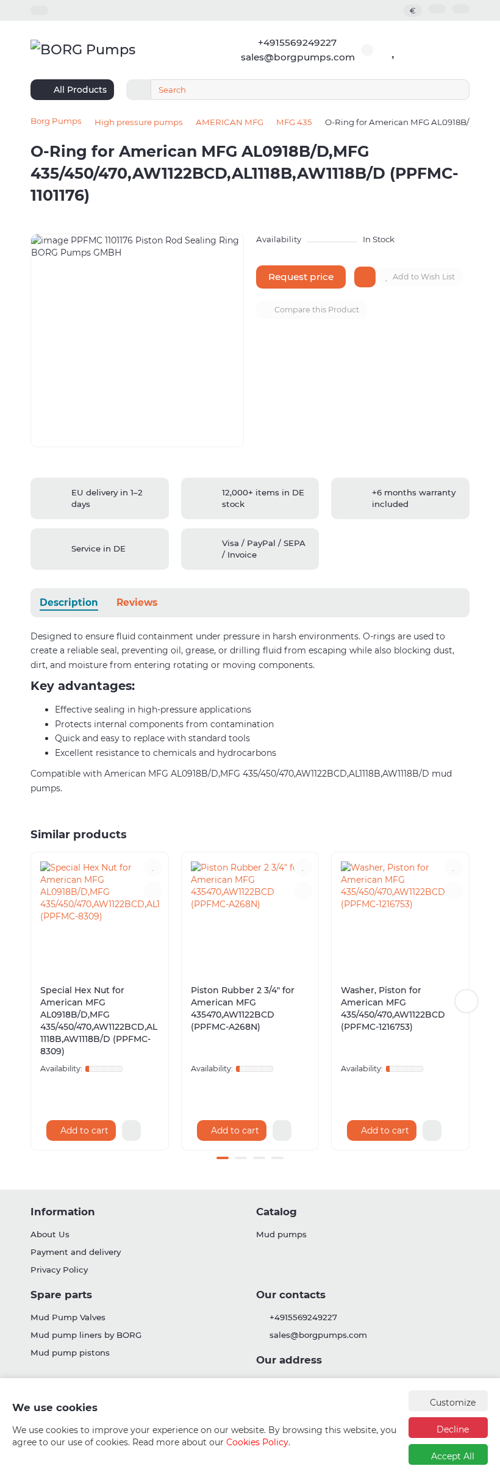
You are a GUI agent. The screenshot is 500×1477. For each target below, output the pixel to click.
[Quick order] (131, 1130)
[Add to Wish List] (153, 867)
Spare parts (61, 1294)
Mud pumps (281, 1234)
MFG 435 (294, 122)
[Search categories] (138, 89)
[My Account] (461, 9)
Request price (301, 276)
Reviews (136, 602)
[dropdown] (39, 10)
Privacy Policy (59, 1269)
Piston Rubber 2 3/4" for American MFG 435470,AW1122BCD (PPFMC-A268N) (243, 1008)
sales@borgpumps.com (298, 57)
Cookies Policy (257, 1442)
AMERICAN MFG (229, 122)
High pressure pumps (139, 122)
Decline (451, 1429)
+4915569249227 (297, 42)
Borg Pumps (56, 121)
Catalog (276, 1212)
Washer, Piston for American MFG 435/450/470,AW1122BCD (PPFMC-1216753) (393, 1008)
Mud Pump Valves (67, 1317)
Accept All (451, 1456)
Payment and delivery (75, 1252)
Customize (451, 1402)
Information (62, 1212)
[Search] (457, 89)
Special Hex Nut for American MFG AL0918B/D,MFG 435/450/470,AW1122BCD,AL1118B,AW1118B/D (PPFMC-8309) (98, 1021)
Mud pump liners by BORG (85, 1335)
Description (69, 602)
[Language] (437, 9)
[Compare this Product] (153, 891)
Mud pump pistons (70, 1352)
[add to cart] (365, 277)
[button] (33, 1001)
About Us (50, 1234)
